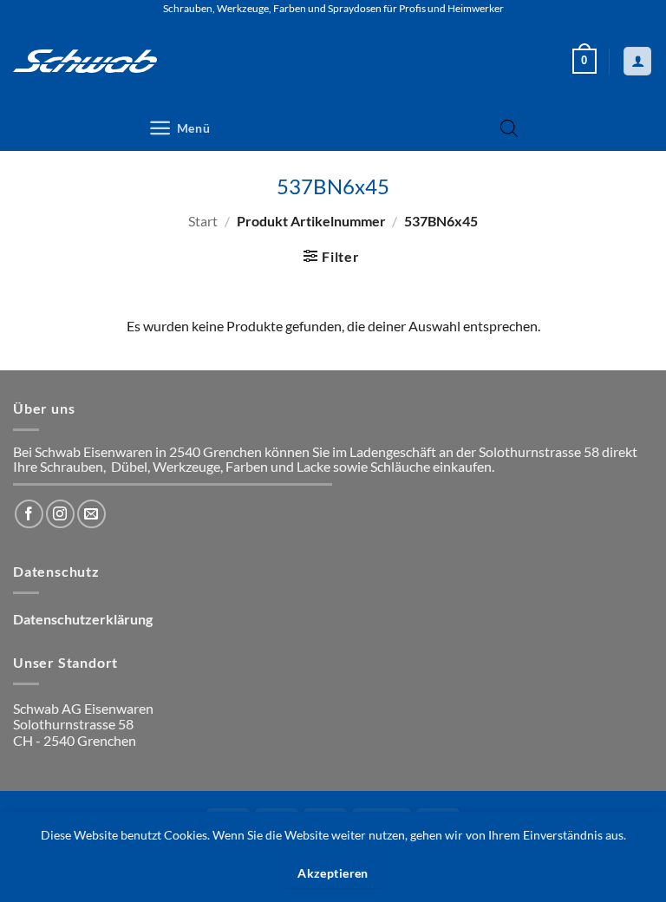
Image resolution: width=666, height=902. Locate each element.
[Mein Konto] (637, 61)
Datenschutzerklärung (83, 619)
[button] (584, 61)
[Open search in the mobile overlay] (509, 128)
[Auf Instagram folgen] (60, 514)
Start (203, 220)
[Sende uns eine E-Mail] (91, 514)
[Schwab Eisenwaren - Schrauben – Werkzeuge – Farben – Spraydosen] (85, 60)
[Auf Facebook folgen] (29, 514)
